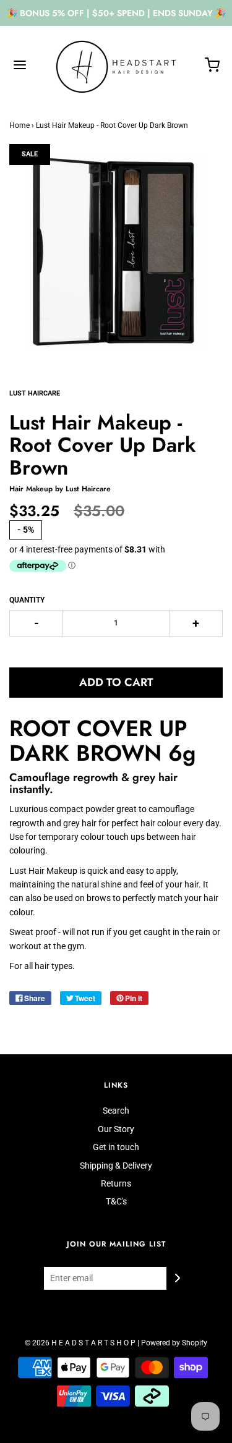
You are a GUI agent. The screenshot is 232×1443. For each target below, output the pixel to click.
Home (19, 125)
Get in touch (116, 1147)
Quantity (27, 600)
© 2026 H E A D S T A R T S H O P (80, 1343)
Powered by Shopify (174, 1343)
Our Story (116, 1129)
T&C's (116, 1201)
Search (116, 1110)
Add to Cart (116, 682)
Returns (116, 1183)
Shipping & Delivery (116, 1165)
